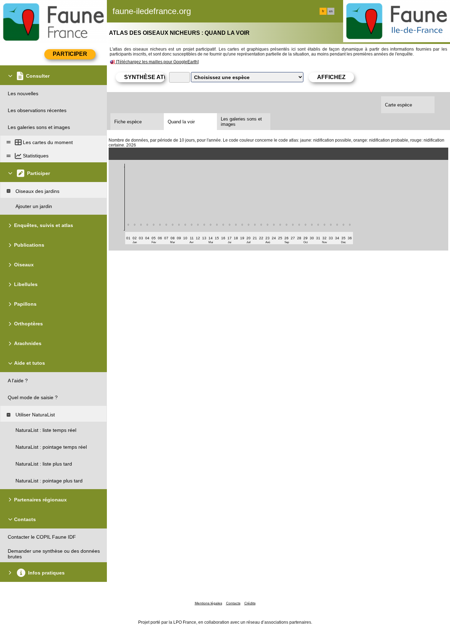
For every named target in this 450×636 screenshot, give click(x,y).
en (331, 11)
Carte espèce (398, 105)
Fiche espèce (128, 121)
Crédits (250, 603)
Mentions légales (208, 603)
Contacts (233, 603)
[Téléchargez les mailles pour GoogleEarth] (157, 61)
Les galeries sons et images (241, 121)
